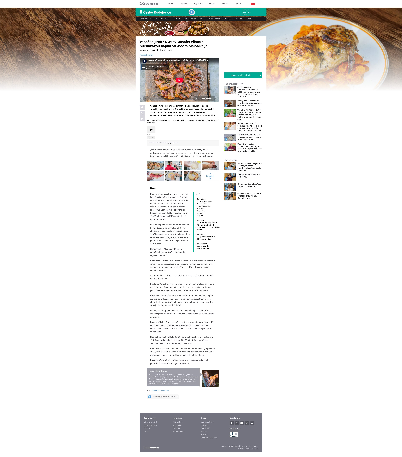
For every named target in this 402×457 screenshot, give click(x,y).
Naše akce (239, 19)
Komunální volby (150, 425)
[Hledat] (259, 4)
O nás (202, 19)
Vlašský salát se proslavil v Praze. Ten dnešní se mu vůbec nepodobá (249, 137)
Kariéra (203, 431)
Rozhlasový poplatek (209, 438)
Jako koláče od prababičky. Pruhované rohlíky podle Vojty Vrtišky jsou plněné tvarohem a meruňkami (249, 92)
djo (167, 390)
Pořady (153, 19)
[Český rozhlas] (149, 4)
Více (250, 19)
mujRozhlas (198, 4)
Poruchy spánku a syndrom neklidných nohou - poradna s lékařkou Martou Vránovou (249, 166)
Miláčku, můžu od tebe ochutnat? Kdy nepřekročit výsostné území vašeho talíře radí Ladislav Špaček (249, 127)
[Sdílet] (153, 137)
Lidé (185, 19)
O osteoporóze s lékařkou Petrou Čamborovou (249, 185)
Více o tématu (231, 160)
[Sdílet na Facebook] (142, 107)
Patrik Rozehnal (159, 390)
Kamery (244, 14)
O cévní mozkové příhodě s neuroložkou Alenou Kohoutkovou (249, 195)
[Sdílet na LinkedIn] (142, 118)
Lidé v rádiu (205, 428)
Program (184, 4)
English (255, 446)
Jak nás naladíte (214, 19)
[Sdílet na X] (142, 113)
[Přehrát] (151, 129)
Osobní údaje (234, 446)
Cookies (224, 446)
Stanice (212, 4)
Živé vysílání (177, 422)
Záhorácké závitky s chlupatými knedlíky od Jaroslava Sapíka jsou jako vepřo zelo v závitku (249, 147)
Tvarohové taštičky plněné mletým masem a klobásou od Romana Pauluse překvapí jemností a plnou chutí (249, 114)
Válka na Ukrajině (150, 422)
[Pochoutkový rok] (201, 28)
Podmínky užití (246, 446)
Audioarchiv (246, 12)
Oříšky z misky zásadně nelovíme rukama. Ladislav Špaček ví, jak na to (249, 103)
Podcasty (176, 428)
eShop (146, 431)
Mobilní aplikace (179, 431)
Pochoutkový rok (146, 55)
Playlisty (176, 19)
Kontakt (228, 19)
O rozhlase (225, 4)
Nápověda (205, 425)
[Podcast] (149, 137)
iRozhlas (171, 4)
